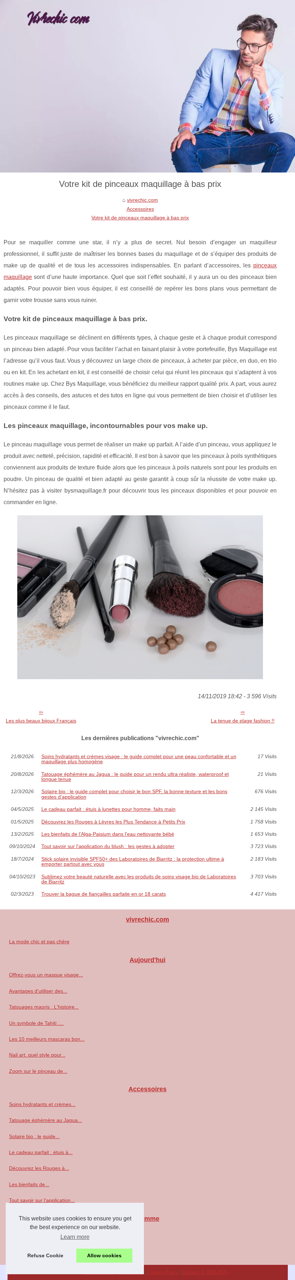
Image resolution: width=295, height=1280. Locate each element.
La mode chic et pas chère (39, 941)
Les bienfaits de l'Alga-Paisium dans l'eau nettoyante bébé (107, 833)
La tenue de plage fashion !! (242, 721)
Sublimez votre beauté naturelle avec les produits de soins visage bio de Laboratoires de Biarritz (138, 879)
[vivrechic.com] (147, 86)
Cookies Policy (162, 1272)
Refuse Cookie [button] (45, 1255)
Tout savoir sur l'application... (42, 1200)
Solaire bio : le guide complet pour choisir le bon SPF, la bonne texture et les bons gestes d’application (134, 794)
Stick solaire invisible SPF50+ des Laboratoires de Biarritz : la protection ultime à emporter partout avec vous (132, 861)
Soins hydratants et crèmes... (42, 1104)
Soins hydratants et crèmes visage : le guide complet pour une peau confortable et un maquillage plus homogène (138, 759)
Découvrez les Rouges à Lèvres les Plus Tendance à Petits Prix (113, 821)
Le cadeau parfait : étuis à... (41, 1152)
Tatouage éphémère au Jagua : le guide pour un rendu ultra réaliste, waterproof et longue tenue (135, 777)
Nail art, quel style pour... (37, 1055)
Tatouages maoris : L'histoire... (44, 1007)
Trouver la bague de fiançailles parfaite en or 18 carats (103, 893)
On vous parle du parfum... (39, 1250)
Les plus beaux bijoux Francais (41, 721)
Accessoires (140, 209)
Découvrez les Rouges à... (39, 1168)
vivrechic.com (142, 200)
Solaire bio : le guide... (34, 1136)
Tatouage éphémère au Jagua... (45, 1120)
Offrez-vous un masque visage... (46, 975)
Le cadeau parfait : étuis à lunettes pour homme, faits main (108, 809)
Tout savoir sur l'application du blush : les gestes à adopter (107, 846)
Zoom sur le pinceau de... (38, 1071)
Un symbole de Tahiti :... (36, 1023)
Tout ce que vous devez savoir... (45, 1233)
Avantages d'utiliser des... (38, 991)
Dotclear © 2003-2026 (204, 1272)
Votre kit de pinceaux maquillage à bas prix (140, 217)
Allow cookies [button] (104, 1255)
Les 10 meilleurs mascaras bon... (47, 1039)
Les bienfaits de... (29, 1184)
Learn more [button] (75, 1237)
